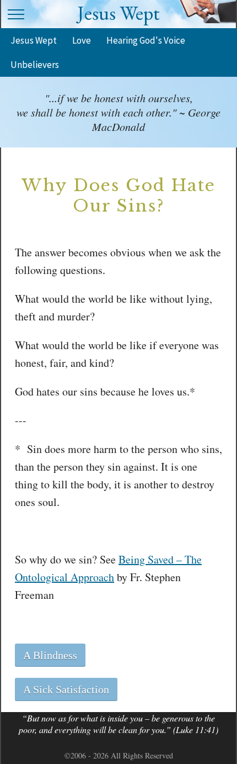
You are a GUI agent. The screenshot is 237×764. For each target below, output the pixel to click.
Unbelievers (34, 65)
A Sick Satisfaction (66, 689)
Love (81, 40)
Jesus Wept (33, 40)
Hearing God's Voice (145, 40)
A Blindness (50, 655)
